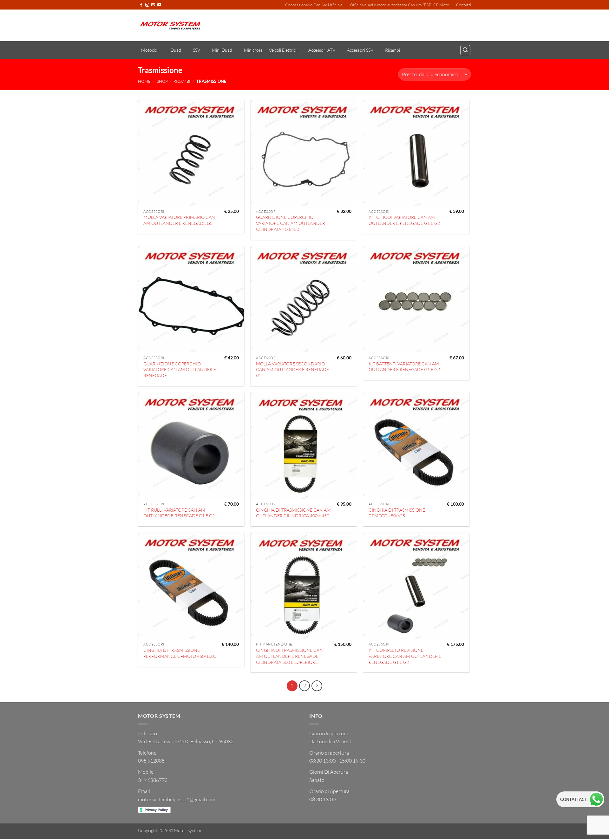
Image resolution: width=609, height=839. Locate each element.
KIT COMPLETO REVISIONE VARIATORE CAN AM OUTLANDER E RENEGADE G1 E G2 (405, 656)
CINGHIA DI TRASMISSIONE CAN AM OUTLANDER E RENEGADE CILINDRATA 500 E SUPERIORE (289, 656)
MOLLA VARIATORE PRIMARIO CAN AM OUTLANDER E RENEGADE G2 (179, 220)
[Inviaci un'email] (153, 5)
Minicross (253, 50)
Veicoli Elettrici (283, 50)
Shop (162, 81)
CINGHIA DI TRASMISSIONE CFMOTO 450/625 (397, 513)
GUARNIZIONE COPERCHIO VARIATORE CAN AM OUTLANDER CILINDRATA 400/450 (290, 223)
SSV (196, 50)
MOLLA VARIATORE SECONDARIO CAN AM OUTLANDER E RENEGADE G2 (292, 369)
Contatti (463, 4)
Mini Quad (222, 50)
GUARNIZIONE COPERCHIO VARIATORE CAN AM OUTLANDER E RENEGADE (179, 369)
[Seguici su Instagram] (147, 5)
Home (144, 81)
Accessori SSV (360, 50)
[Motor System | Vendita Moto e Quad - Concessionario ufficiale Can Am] (170, 25)
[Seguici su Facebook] (141, 5)
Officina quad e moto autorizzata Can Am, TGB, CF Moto (399, 4)
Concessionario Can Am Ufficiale (314, 4)
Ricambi (392, 50)
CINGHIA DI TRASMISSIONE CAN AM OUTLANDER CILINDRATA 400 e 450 (293, 513)
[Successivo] (316, 685)
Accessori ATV (321, 50)
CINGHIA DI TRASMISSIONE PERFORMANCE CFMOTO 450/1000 (179, 653)
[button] (465, 50)
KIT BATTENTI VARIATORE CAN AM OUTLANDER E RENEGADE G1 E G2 (404, 366)
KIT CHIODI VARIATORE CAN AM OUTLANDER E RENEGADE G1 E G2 (404, 220)
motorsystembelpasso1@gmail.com (176, 799)
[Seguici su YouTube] (159, 5)
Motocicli (150, 50)
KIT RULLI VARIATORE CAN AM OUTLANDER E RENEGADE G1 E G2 (179, 513)
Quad (175, 50)
